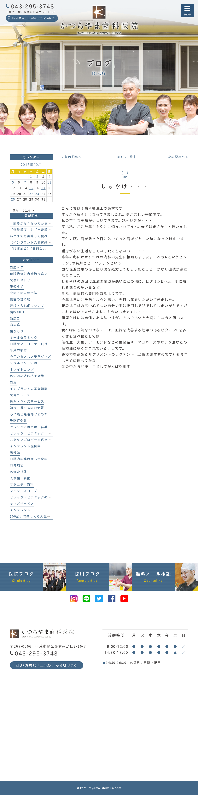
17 (43, 188)
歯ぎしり (17, 331)
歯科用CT (17, 312)
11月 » (28, 210)
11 (49, 182)
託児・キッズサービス (27, 401)
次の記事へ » (178, 157)
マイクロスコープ (23, 491)
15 (31, 188)
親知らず (17, 286)
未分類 (15, 452)
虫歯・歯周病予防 (23, 293)
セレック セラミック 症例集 (34, 433)
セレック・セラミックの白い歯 (34, 497)
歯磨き (15, 318)
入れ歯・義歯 (20, 478)
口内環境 (17, 465)
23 (37, 193)
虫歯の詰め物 (20, 299)
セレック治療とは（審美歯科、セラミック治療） (48, 427)
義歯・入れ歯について (27, 305)
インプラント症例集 (25, 446)
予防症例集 (18, 420)
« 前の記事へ (71, 157)
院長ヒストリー (22, 280)
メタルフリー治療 (23, 363)
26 (13, 199)
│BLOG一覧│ (124, 157)
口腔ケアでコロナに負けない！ (34, 344)
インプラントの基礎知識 (29, 388)
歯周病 (15, 324)
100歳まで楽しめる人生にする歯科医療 (40, 516)
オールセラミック (23, 337)
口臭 (13, 382)
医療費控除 (18, 471)
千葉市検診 (18, 350)
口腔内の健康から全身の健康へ (34, 459)
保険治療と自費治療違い (29, 273)
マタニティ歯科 (22, 484)
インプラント (20, 510)
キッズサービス (22, 503)
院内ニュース (20, 395)
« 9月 (14, 210)
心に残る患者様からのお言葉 (32, 414)
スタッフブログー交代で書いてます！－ (41, 439)
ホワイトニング (22, 369)
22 (31, 193)
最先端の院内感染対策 (27, 376)
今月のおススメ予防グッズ (30, 356)
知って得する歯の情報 (27, 408)
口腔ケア (17, 267)
